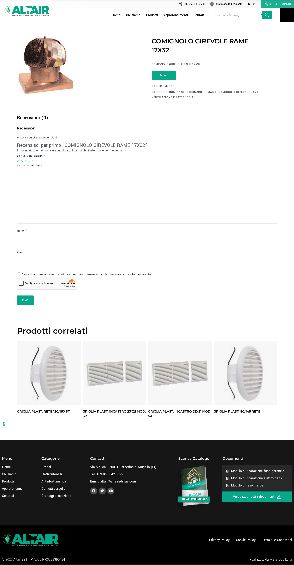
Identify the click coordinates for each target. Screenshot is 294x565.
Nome (22, 231)
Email (22, 252)
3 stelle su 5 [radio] (25, 161)
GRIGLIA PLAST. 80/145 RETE (237, 411)
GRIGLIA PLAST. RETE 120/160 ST (43, 411)
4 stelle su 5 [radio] (29, 161)
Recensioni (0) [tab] (32, 117)
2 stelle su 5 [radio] (22, 161)
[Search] (267, 15)
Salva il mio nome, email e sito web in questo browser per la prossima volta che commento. (87, 274)
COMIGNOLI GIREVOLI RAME (239, 92)
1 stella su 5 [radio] (18, 161)
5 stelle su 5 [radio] (32, 161)
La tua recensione (31, 165)
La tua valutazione (31, 156)
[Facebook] (249, 4)
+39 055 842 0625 (194, 4)
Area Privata (280, 4)
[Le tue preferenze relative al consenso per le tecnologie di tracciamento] (4, 424)
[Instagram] (253, 4)
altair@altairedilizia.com (229, 4)
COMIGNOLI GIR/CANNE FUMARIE (193, 92)
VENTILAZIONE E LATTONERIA (172, 97)
